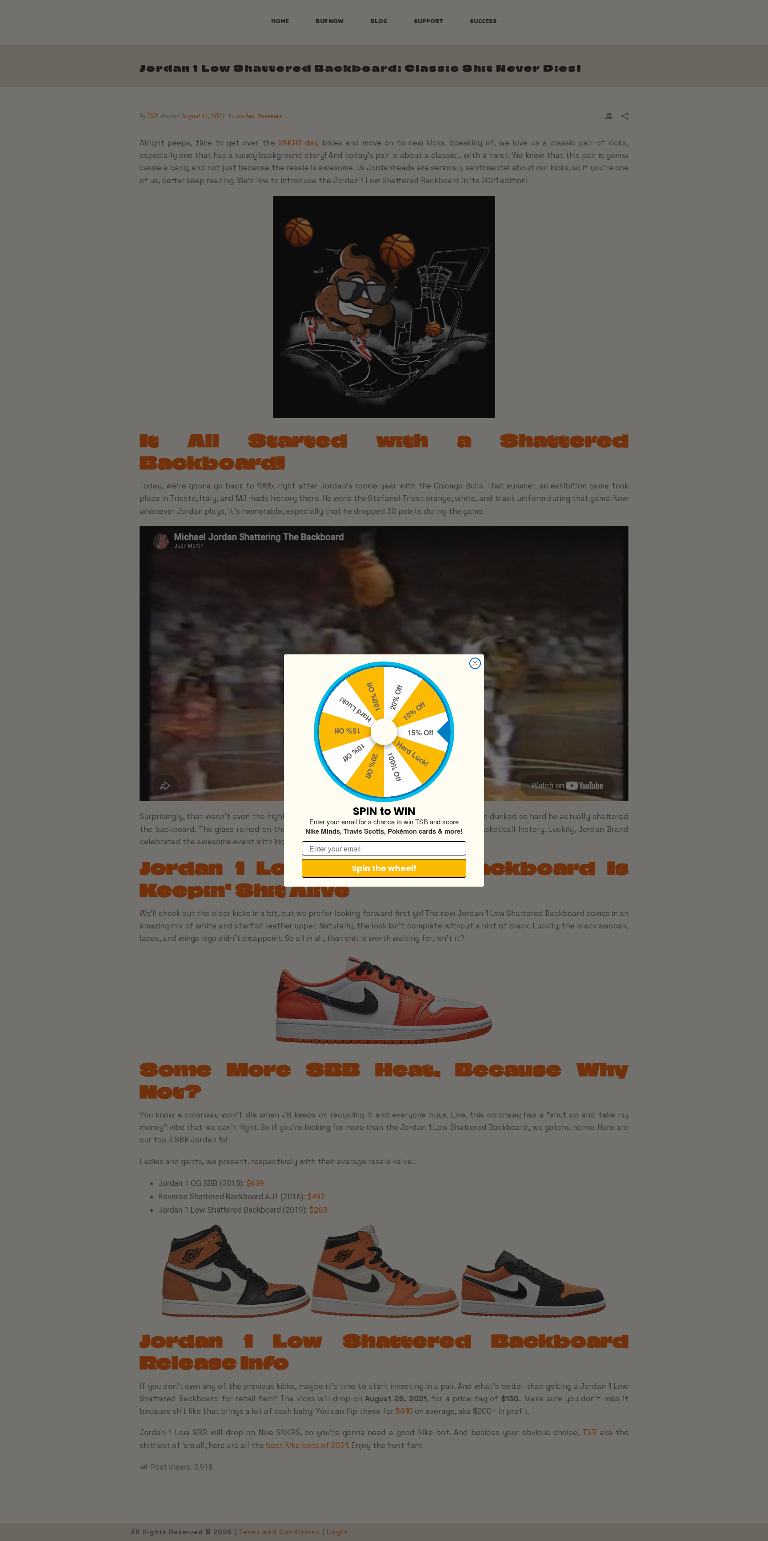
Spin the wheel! (384, 868)
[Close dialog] (475, 663)
